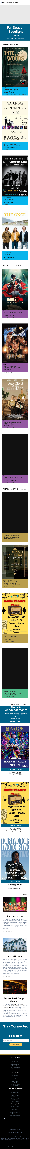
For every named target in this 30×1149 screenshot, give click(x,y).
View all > (26, 894)
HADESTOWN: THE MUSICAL (13, 312)
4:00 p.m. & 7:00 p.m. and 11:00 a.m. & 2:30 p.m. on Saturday (14, 371)
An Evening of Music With (15, 884)
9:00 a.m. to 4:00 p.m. (9, 641)
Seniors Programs (15, 1098)
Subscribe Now (15, 1044)
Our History (15, 1075)
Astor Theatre (15, 1079)
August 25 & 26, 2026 (9, 315)
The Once (7, 254)
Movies (15, 1093)
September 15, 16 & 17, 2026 (10, 480)
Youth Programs (15, 1096)
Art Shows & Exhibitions (15, 1095)
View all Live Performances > (19, 266)
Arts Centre (15, 1081)
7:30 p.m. (6, 149)
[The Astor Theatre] (15, 1122)
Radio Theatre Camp (10, 637)
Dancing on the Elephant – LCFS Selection (12, 423)
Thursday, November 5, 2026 (15, 888)
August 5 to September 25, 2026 (12, 584)
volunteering (6, 1007)
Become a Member (15, 1106)
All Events (15, 1091)
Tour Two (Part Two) (15, 887)
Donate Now (15, 1113)
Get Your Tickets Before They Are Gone (15, 38)
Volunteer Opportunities (15, 1115)
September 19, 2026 (9, 202)
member (14, 1004)
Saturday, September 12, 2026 (11, 147)
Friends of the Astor (15, 1108)
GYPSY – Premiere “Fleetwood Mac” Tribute (12, 145)
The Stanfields (8, 199)
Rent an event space (15, 1067)
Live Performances (15, 1092)
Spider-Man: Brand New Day (13, 477)
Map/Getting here (15, 1064)
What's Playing (15, 1060)
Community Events (15, 1101)
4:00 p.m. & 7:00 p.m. (9, 317)
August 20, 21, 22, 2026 (9, 92)
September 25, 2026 (9, 257)
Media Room (15, 1068)
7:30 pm (6, 204)
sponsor (11, 1005)
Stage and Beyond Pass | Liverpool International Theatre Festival (12, 537)
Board (15, 1078)
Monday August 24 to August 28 (15, 831)
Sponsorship (15, 1109)
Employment (15, 1085)
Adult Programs (15, 1099)
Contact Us (15, 1070)
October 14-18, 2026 (9, 538)
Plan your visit (15, 1061)
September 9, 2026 (8, 425)
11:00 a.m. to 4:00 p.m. (9, 586)
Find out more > (7, 931)
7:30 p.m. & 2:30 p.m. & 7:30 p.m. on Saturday (15, 94)
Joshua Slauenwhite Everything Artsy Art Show (12, 692)
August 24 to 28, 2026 (9, 639)
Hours (15, 1062)
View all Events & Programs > (19, 704)
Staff (15, 1077)
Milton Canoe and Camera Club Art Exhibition (12, 582)
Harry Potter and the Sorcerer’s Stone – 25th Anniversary (12, 367)
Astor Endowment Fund (15, 1112)
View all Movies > (22, 489)
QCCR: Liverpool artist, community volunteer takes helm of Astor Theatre (16, 716)
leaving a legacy (20, 1005)
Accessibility (15, 1065)
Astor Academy (15, 1082)
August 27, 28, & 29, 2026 (10, 369)
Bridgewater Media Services (17, 1146)
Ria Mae (15, 885)
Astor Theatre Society (15, 1084)
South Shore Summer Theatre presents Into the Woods (12, 91)
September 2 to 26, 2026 (10, 694)
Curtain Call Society (15, 1110)
